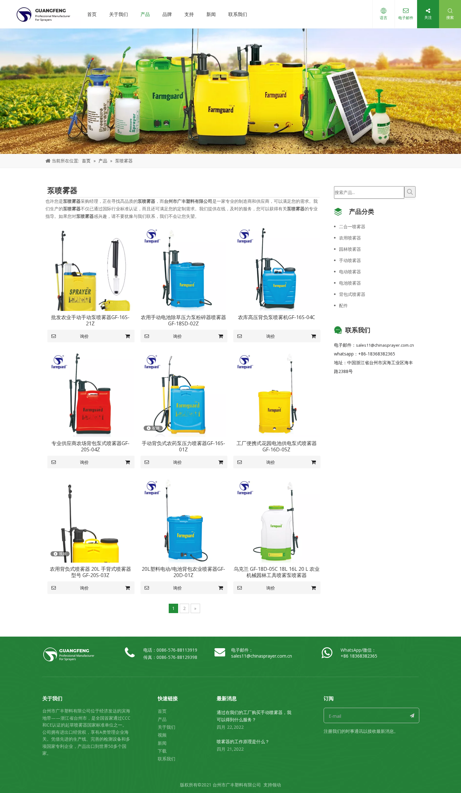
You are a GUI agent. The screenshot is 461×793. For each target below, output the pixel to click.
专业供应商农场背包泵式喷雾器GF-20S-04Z (90, 446)
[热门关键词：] (410, 191)
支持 (189, 14)
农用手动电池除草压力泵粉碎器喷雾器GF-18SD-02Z (183, 320)
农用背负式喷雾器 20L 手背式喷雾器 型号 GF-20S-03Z (90, 572)
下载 (162, 751)
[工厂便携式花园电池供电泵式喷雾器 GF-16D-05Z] (276, 393)
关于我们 (118, 14)
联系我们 (237, 14)
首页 (92, 14)
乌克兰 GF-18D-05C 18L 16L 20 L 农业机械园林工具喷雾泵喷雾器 (277, 572)
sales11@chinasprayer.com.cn (385, 345)
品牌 (167, 14)
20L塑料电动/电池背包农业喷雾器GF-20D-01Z (183, 572)
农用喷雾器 (350, 238)
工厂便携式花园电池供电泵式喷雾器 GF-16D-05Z (276, 446)
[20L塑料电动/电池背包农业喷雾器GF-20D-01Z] (183, 519)
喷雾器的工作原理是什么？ (243, 741)
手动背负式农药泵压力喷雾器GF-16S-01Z (183, 446)
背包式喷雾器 (352, 294)
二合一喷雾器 (352, 226)
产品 (145, 14)
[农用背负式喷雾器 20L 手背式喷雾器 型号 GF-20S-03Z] (90, 540)
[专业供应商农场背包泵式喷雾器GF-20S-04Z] (90, 393)
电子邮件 (405, 17)
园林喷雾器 (350, 249)
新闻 (211, 14)
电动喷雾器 (350, 272)
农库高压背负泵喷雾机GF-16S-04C (276, 317)
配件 (343, 305)
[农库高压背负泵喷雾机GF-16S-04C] (276, 267)
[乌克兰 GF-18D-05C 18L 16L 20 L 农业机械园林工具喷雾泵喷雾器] (276, 519)
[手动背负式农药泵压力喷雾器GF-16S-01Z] (183, 393)
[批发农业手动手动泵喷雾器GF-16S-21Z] (90, 273)
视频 (162, 735)
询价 (84, 336)
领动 (276, 785)
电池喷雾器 (350, 283)
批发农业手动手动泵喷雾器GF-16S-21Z (90, 320)
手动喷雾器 (350, 260)
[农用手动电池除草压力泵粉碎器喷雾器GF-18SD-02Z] (183, 267)
